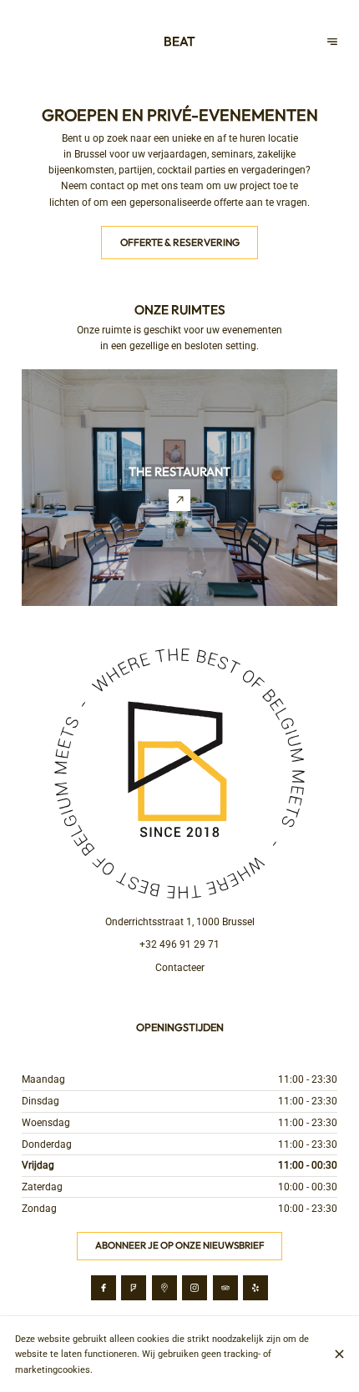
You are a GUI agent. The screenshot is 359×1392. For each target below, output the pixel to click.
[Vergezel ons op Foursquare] (133, 1287)
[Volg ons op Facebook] (103, 1287)
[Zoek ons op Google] (164, 1287)
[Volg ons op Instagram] (194, 1287)
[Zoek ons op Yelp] (255, 1287)
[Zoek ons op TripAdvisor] (225, 1287)
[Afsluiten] (339, 1354)
